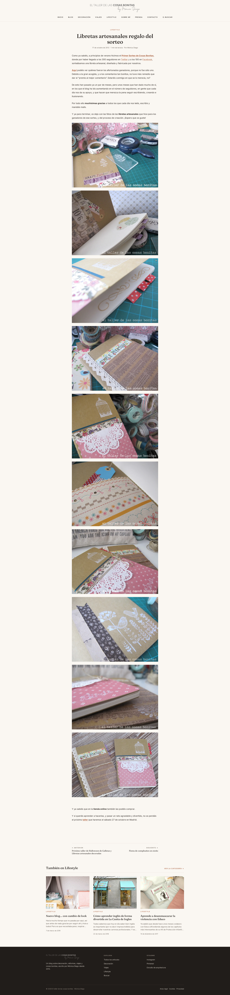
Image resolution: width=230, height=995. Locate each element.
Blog (70, 17)
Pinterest (150, 964)
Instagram (151, 960)
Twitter (124, 59)
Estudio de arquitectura (156, 968)
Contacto (152, 17)
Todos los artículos (111, 960)
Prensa (139, 17)
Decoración (84, 17)
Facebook (147, 59)
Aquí (74, 70)
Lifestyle (112, 17)
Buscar (168, 17)
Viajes (98, 17)
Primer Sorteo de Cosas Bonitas (138, 55)
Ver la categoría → (174, 868)
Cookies (172, 989)
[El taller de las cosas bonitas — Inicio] (115, 8)
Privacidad (180, 989)
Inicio (60, 17)
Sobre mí (125, 17)
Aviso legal (164, 989)
